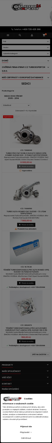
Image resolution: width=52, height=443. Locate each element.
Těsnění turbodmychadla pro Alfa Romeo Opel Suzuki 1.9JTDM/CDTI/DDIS (26, 271)
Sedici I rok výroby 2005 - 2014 (13, 97)
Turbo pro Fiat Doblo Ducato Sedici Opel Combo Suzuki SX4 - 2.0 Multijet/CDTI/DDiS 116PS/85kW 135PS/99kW (26, 155)
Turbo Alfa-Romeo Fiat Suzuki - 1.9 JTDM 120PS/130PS (26, 212)
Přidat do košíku (26, 166)
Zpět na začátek (40, 354)
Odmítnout (26, 438)
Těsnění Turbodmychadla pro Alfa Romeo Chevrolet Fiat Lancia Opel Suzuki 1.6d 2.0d (26, 329)
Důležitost (16, 105)
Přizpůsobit (25, 432)
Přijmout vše (26, 426)
